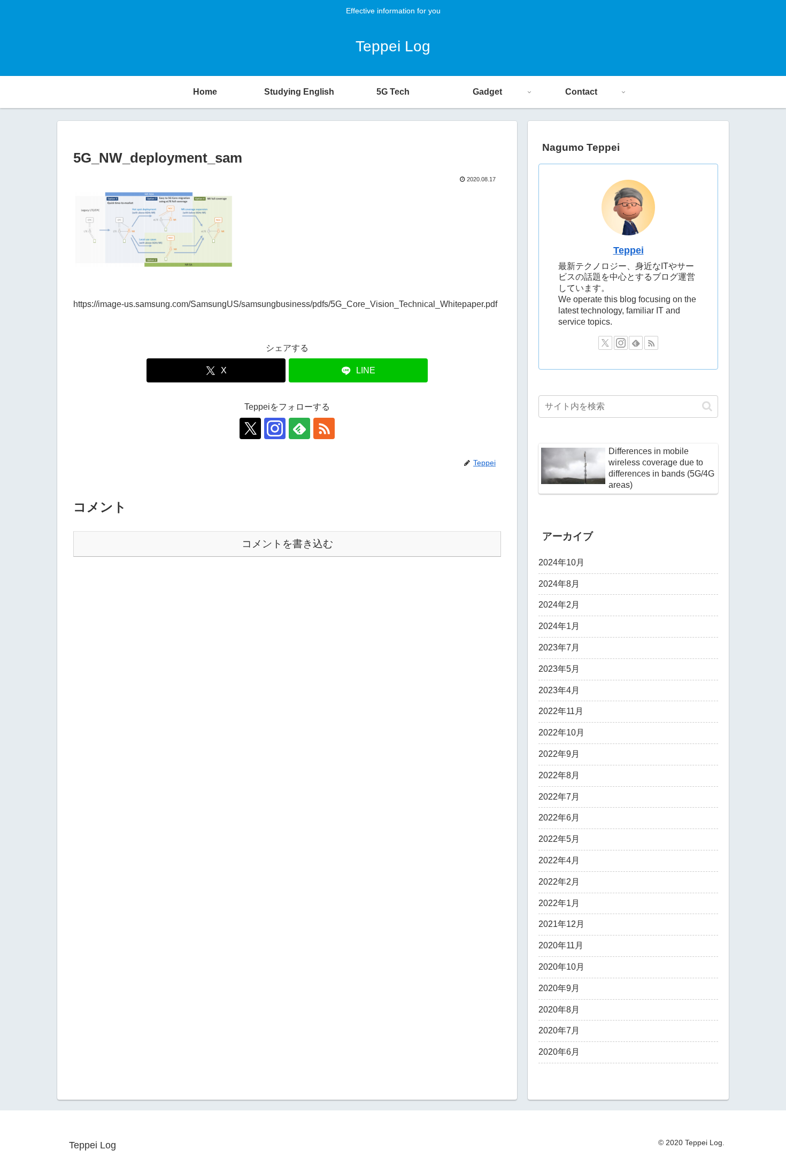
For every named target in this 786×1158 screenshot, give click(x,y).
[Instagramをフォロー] (275, 428)
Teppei (628, 250)
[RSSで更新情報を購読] (324, 428)
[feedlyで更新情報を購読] (299, 428)
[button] (707, 406)
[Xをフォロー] (250, 428)
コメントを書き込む (287, 543)
